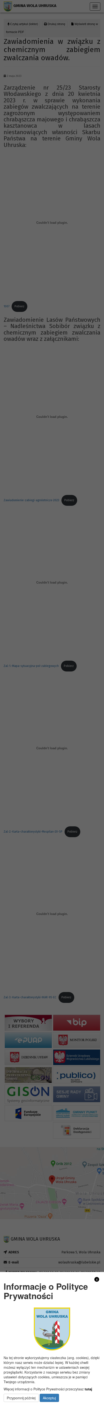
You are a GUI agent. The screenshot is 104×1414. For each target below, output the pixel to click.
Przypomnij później (21, 1397)
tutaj (88, 1389)
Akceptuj (49, 1397)
